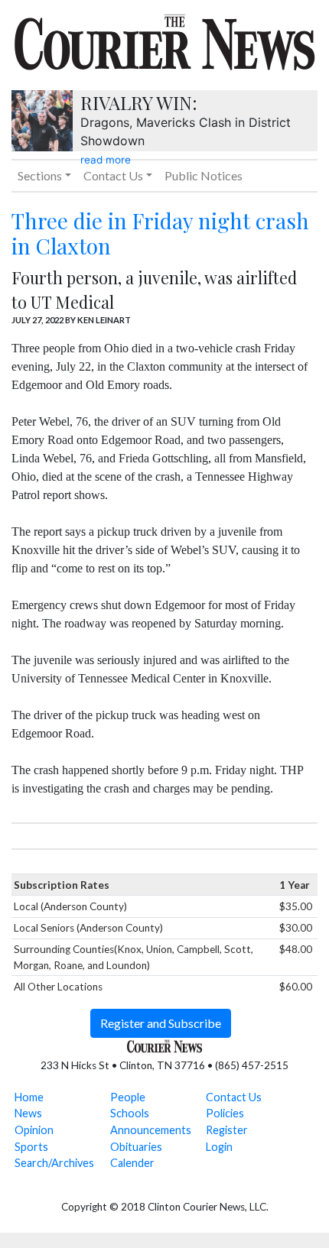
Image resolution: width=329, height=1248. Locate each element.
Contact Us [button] (113, 175)
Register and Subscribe (160, 1023)
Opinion (34, 1129)
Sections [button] (40, 175)
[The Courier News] (164, 39)
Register (227, 1129)
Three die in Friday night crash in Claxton (160, 233)
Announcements (150, 1129)
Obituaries (136, 1146)
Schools (129, 1113)
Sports (31, 1146)
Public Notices (203, 175)
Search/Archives (54, 1162)
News (28, 1113)
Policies (225, 1113)
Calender (132, 1162)
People (127, 1097)
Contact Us (234, 1097)
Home (29, 1097)
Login (219, 1146)
